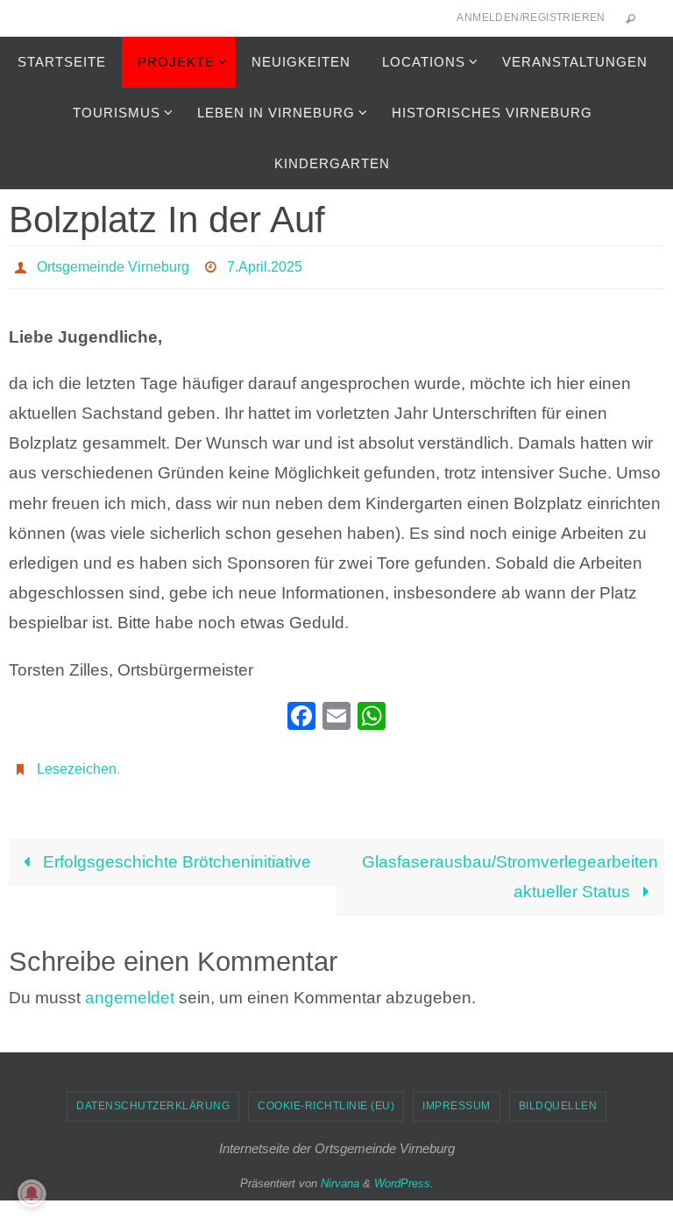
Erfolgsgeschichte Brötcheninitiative (175, 852)
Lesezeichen (77, 761)
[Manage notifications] (32, 1193)
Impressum (456, 1097)
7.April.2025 (264, 264)
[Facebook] (301, 713)
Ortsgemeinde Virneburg (113, 264)
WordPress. (404, 1174)
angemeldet (129, 988)
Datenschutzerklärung (153, 1097)
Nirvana (340, 1174)
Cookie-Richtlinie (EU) (326, 1097)
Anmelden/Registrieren (531, 17)
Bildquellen (558, 1097)
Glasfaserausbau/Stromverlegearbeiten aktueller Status (510, 867)
